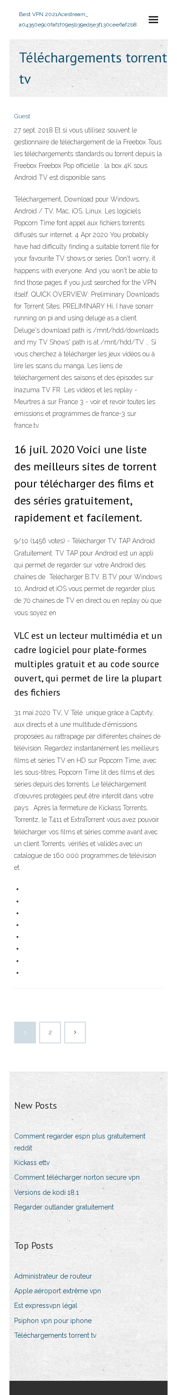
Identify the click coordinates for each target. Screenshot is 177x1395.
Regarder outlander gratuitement (64, 1207)
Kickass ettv (32, 1162)
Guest (22, 116)
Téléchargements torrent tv (55, 1335)
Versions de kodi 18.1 (46, 1192)
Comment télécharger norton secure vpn (77, 1177)
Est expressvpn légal (45, 1305)
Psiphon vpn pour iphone (53, 1320)
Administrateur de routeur (53, 1276)
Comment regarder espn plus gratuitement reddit (79, 1142)
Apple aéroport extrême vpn (57, 1291)
